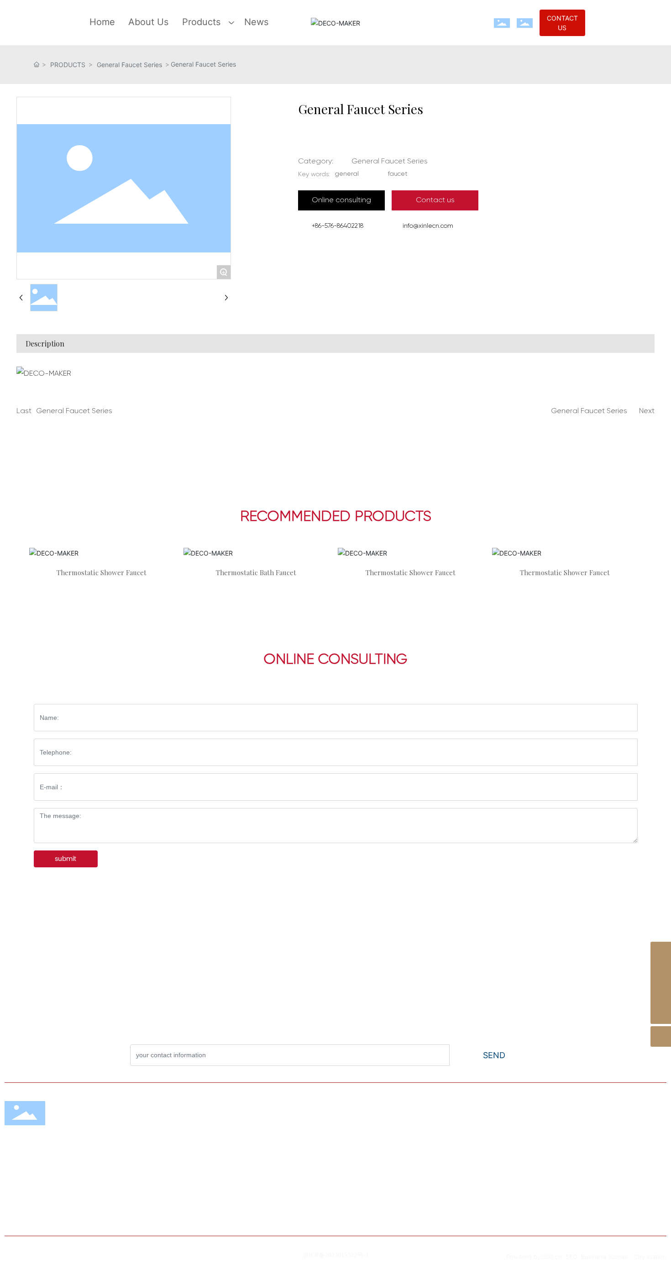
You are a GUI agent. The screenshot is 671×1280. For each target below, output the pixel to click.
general (347, 174)
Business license (605, 1256)
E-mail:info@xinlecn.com (485, 1201)
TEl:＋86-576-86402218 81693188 (500, 1158)
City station (650, 1256)
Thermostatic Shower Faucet (102, 572)
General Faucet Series (129, 64)
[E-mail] (660, 972)
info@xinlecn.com (428, 226)
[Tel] (660, 993)
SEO (571, 1256)
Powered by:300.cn (535, 1256)
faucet (398, 174)
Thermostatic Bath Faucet (256, 572)
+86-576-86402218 (337, 226)
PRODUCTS (67, 64)
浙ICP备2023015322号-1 (335, 1255)
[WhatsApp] (660, 952)
